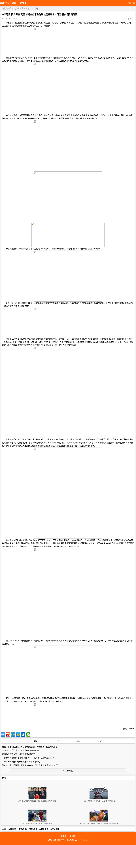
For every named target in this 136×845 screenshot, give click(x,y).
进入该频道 (68, 771)
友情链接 (12, 829)
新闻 (36, 8)
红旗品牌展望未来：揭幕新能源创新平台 (19, 754)
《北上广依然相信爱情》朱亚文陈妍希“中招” (37, 823)
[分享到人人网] (23, 734)
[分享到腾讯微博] (13, 734)
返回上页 (131, 3)
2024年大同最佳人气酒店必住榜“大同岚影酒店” (21, 750)
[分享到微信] (28, 734)
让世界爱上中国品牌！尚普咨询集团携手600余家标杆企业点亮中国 (29, 747)
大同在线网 (4, 3)
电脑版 (72, 836)
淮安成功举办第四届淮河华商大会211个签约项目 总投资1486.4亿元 (30, 765)
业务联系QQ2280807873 (76, 840)
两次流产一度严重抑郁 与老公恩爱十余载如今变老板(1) (98, 823)
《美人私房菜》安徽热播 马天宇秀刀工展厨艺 (99, 801)
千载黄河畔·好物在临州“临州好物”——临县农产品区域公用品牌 (28, 758)
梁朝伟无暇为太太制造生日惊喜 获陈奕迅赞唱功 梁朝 (37, 801)
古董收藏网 (43, 829)
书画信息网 (32, 829)
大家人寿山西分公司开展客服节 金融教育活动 (21, 762)
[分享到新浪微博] (8, 734)
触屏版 (63, 836)
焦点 (4, 778)
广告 (17, 8)
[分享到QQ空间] (18, 734)
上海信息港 (22, 829)
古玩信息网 (54, 829)
